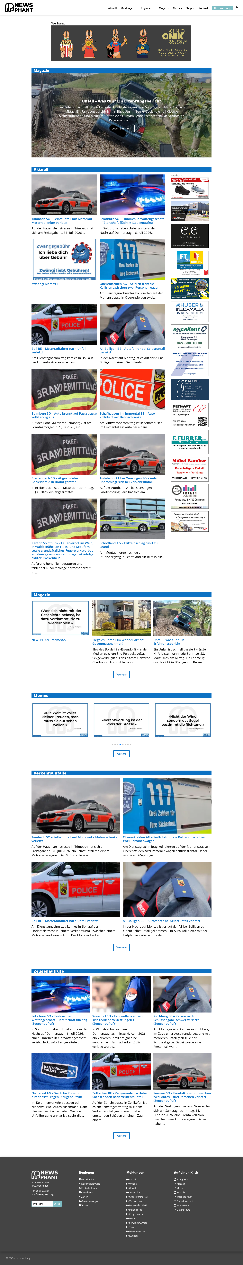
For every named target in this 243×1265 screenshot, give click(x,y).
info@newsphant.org (43, 1194)
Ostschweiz (87, 1192)
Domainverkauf (185, 1201)
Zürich (84, 1196)
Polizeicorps (135, 1209)
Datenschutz (183, 1209)
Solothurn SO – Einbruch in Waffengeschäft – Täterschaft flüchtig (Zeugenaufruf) (132, 221)
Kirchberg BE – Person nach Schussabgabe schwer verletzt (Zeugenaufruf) (176, 1020)
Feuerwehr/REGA (138, 1205)
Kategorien (182, 1179)
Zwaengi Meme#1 (45, 284)
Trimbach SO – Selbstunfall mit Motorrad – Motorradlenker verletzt (63, 221)
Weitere (121, 674)
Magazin (164, 8)
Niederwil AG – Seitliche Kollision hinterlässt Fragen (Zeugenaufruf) (57, 1095)
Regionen (146, 8)
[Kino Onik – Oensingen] (121, 59)
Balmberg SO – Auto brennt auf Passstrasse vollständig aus (64, 415)
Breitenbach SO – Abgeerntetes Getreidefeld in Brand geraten (55, 480)
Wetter (133, 1218)
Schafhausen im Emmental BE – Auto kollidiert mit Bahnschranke (127, 415)
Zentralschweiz (89, 1188)
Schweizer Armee (138, 1222)
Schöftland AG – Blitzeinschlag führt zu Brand (129, 545)
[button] (112, 744)
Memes (177, 8)
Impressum (183, 1205)
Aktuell (112, 8)
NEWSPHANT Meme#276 (50, 640)
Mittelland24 (87, 1179)
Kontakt (203, 8)
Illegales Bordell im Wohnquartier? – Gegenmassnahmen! (119, 642)
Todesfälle (134, 1192)
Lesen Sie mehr (121, 128)
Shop (189, 8)
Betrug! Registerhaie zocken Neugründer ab (121, 101)
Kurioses (134, 1235)
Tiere (132, 1227)
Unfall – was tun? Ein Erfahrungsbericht (168, 642)
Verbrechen (135, 1201)
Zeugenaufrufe (137, 1214)
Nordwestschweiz (90, 1183)
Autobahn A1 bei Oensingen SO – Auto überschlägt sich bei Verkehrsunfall (128, 480)
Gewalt (133, 1188)
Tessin (84, 1205)
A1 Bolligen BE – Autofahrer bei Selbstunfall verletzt (132, 350)
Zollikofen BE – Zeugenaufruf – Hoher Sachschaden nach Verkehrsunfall (120, 1095)
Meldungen (127, 8)
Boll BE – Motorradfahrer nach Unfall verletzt (59, 350)
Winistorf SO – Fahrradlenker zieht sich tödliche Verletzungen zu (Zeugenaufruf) (118, 1020)
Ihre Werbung (222, 8)
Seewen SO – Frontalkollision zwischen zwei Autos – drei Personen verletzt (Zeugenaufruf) (182, 1097)
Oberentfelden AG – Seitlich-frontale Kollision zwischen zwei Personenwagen (129, 285)
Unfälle (133, 1183)
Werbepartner (184, 1196)
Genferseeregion (90, 1201)
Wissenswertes (137, 1231)
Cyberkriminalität (138, 1196)
